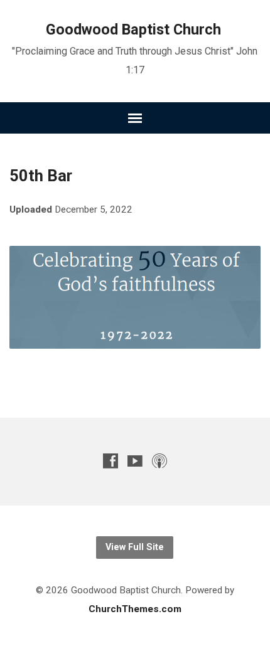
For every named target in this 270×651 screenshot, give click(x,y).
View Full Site (134, 547)
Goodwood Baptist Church (133, 29)
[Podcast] (159, 460)
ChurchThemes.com (135, 609)
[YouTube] (135, 460)
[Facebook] (110, 460)
